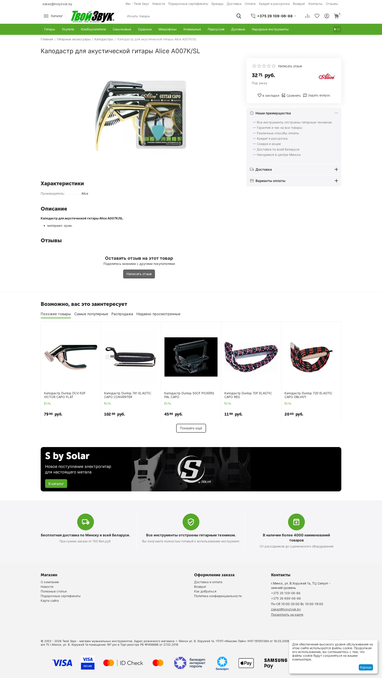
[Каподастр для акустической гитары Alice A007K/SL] (139, 117)
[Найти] (239, 16)
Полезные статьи (54, 591)
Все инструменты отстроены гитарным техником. (191, 535)
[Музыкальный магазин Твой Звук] (93, 16)
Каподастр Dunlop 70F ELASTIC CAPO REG (248, 395)
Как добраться (205, 591)
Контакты (315, 4)
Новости (158, 4)
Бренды (217, 4)
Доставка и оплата (208, 582)
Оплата (250, 4)
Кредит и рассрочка (274, 4)
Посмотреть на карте (287, 614)
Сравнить (293, 95)
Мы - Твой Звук (137, 4)
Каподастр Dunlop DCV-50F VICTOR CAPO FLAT (65, 395)
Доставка (234, 4)
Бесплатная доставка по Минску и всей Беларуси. (85, 535)
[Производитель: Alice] (327, 76)
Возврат (299, 4)
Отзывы (332, 4)
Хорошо (366, 667)
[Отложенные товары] (317, 16)
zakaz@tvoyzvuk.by (57, 4)
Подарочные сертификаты (188, 4)
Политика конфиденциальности (218, 596)
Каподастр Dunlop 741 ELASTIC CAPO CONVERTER (127, 395)
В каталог (56, 484)
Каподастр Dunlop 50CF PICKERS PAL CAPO (189, 395)
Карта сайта (50, 600)
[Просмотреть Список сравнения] (307, 16)
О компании (50, 582)
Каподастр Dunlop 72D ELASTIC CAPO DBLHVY (308, 395)
